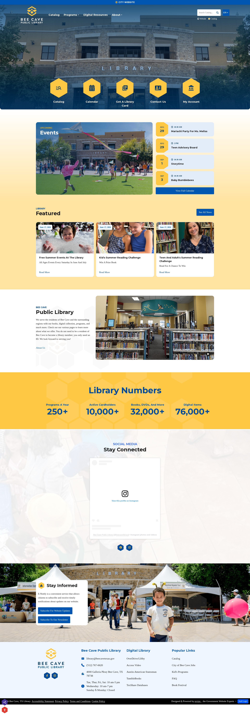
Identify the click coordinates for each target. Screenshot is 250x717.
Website (203, 19)
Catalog (54, 14)
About (116, 14)
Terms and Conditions (80, 701)
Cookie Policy (98, 701)
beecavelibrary (122, 535)
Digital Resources (95, 14)
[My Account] (191, 93)
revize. (198, 701)
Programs (70, 14)
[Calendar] (91, 93)
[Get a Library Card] (125, 93)
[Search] (218, 12)
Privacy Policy (62, 701)
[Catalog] (58, 93)
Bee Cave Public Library (103, 535)
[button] (185, 129)
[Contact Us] (158, 93)
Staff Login (243, 701)
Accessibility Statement (43, 701)
